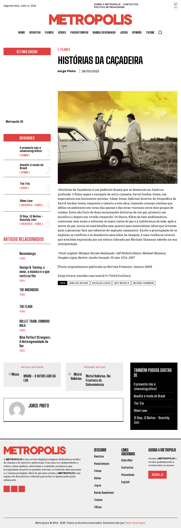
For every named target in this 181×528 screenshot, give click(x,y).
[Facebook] (61, 80)
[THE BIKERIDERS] (11, 292)
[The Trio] (11, 185)
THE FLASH (25, 306)
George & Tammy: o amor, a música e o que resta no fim (34, 271)
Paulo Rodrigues (135, 522)
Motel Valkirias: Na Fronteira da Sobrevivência (98, 380)
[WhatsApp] (85, 80)
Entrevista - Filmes (31, 205)
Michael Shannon (143, 283)
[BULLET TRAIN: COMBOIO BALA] (11, 325)
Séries (24, 188)
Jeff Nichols (121, 283)
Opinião (24, 155)
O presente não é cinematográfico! (31, 149)
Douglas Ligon (101, 283)
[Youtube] (22, 489)
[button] (160, 32)
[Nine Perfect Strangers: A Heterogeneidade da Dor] (11, 342)
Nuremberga (27, 253)
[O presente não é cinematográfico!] (11, 151)
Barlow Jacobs (78, 283)
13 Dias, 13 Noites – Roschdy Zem (31, 217)
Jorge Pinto (66, 71)
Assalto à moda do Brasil (31, 166)
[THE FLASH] (11, 308)
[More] (94, 80)
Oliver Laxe (26, 201)
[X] (69, 80)
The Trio (25, 183)
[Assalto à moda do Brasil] (11, 168)
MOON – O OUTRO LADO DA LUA (40, 378)
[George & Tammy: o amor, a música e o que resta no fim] (11, 272)
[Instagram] (36, 413)
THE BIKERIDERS (29, 290)
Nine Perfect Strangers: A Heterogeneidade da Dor (35, 341)
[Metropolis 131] (27, 89)
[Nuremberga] (11, 255)
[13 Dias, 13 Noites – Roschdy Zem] (11, 220)
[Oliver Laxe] (11, 203)
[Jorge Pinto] (17, 410)
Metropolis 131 (14, 121)
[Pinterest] (77, 80)
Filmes (22, 258)
